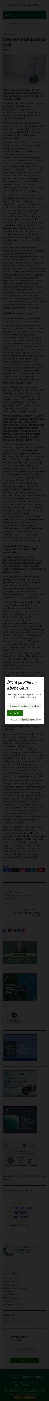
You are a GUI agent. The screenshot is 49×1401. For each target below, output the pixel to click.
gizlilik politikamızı (26, 719)
